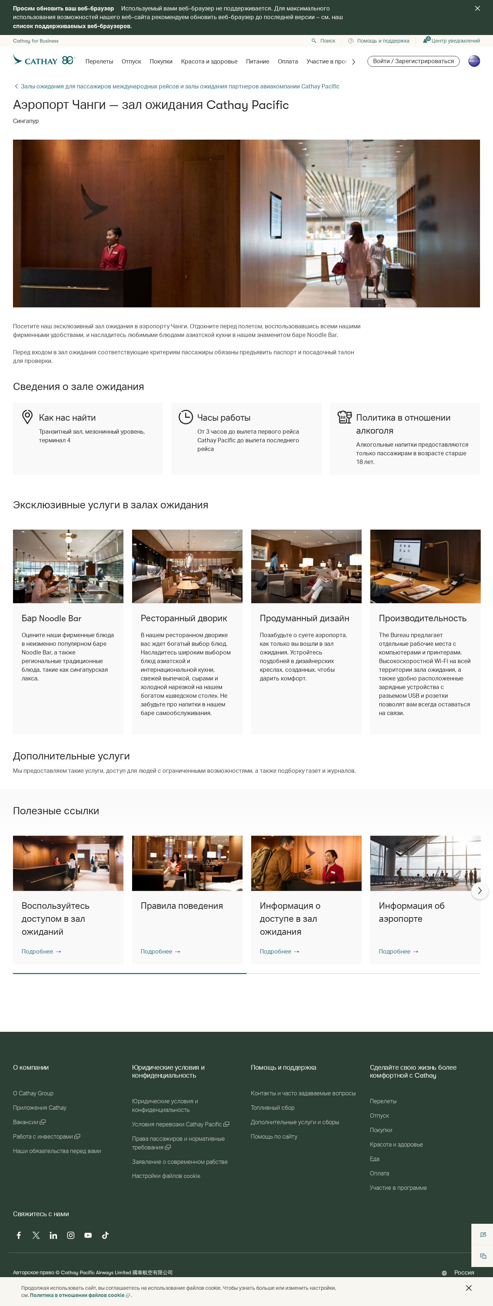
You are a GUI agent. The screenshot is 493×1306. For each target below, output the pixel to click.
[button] (41, 951)
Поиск (327, 41)
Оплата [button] (288, 61)
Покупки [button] (161, 61)
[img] (477, 8)
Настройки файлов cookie (166, 1176)
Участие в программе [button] (336, 61)
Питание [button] (257, 61)
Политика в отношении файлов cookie (77, 1295)
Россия (464, 1272)
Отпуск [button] (131, 61)
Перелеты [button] (99, 61)
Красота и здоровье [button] (209, 61)
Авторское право (33, 1272)
